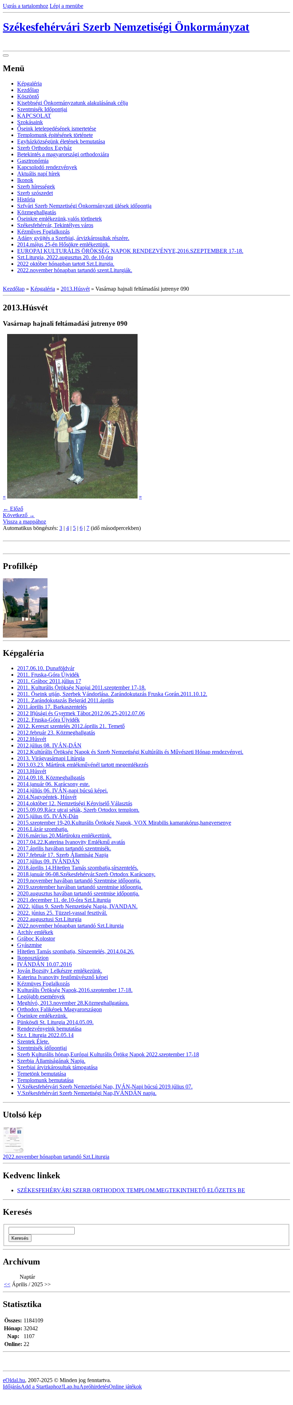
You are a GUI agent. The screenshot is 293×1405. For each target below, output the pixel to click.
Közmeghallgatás (36, 212)
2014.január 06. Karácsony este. (53, 784)
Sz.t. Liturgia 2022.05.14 (45, 1035)
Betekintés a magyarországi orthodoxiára (63, 154)
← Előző (13, 509)
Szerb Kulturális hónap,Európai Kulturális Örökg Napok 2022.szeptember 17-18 (108, 1054)
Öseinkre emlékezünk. (42, 1016)
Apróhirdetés (94, 1387)
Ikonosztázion (33, 958)
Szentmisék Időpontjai (42, 109)
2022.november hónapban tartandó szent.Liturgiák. (74, 270)
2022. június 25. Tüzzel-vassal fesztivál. (62, 913)
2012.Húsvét (31, 739)
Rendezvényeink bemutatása (49, 1029)
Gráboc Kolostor (36, 938)
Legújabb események (41, 996)
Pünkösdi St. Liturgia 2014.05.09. (55, 1022)
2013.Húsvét (75, 289)
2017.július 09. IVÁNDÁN (48, 861)
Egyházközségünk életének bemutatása (61, 141)
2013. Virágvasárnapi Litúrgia (51, 758)
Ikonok (25, 180)
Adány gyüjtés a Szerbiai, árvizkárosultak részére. (73, 238)
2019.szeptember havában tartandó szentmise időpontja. (80, 887)
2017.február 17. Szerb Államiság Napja (62, 855)
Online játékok (125, 1387)
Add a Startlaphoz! (42, 1387)
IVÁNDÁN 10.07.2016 (44, 964)
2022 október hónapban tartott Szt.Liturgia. (65, 264)
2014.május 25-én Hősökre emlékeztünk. (63, 244)
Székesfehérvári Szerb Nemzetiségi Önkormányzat (126, 26)
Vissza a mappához (24, 522)
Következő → (19, 515)
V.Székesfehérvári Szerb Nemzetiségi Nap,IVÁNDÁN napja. (87, 1093)
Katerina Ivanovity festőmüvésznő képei (62, 977)
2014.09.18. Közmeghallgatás (51, 778)
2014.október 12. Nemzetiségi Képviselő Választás (74, 803)
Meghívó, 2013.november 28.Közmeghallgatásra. (73, 1003)
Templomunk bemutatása (45, 1080)
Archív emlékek (35, 932)
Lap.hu (71, 1387)
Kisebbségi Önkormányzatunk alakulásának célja (72, 103)
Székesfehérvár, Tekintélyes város (55, 225)
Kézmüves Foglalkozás (43, 984)
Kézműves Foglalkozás (43, 232)
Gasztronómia (33, 161)
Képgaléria (29, 83)
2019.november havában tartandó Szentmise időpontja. (79, 881)
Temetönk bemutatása (41, 1074)
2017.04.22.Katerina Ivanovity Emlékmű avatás (71, 842)
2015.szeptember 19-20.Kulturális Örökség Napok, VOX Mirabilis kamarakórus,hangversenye (124, 823)
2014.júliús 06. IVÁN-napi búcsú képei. (62, 790)
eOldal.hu (14, 1380)
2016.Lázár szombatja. (42, 829)
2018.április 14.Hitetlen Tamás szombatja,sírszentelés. (77, 868)
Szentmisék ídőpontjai (42, 1048)
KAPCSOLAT (34, 116)
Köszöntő (28, 96)
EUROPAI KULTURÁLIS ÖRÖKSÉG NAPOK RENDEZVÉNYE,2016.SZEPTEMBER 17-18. (130, 251)
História (26, 199)
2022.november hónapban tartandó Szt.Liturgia (70, 926)
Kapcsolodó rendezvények (47, 167)
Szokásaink (30, 122)
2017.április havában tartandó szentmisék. (64, 848)
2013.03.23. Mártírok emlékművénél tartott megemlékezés (82, 765)
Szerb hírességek (36, 186)
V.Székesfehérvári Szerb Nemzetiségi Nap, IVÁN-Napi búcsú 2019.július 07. (105, 1087)
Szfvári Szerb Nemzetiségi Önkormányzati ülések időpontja (84, 206)
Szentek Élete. (33, 1041)
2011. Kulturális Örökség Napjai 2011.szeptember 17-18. (81, 687)
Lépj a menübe (66, 6)
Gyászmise (29, 945)
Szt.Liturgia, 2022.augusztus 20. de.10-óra (65, 257)
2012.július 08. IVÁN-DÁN (49, 745)
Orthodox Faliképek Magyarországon (59, 1009)
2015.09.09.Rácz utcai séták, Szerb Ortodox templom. (78, 810)
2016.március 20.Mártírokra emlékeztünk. (64, 835)
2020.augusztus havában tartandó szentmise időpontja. (78, 893)
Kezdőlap (28, 90)
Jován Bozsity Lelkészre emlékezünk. (59, 971)
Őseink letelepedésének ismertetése (56, 129)
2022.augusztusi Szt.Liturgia (49, 919)
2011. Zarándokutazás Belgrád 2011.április (65, 700)
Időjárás (12, 1387)
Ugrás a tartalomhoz (25, 6)
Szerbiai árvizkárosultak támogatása (57, 1067)
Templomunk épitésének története (55, 135)
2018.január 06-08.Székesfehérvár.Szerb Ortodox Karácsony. (86, 874)
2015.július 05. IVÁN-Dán (47, 816)
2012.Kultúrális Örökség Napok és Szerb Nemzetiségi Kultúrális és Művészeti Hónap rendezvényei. (130, 752)
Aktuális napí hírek (38, 174)
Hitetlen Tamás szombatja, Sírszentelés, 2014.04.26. (75, 951)
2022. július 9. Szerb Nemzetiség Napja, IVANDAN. (77, 906)
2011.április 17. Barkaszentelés (52, 707)
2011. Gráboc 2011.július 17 (49, 681)
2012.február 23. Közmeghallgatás (56, 732)
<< (7, 1284)
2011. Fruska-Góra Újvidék (48, 675)
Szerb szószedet (35, 193)
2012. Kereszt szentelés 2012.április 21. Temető (71, 726)
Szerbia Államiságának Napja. (51, 1061)
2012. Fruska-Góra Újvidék (48, 720)
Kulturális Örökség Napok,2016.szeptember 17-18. (75, 990)
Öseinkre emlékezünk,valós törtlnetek (59, 219)
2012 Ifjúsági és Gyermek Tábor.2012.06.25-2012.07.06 (81, 713)
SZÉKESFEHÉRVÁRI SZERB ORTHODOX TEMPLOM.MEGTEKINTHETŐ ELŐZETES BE (131, 1190)
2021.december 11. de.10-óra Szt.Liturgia (64, 900)
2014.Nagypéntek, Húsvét (46, 797)
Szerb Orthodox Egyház (44, 148)
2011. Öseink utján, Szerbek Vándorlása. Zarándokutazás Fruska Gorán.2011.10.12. (112, 694)
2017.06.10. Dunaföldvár (45, 668)
